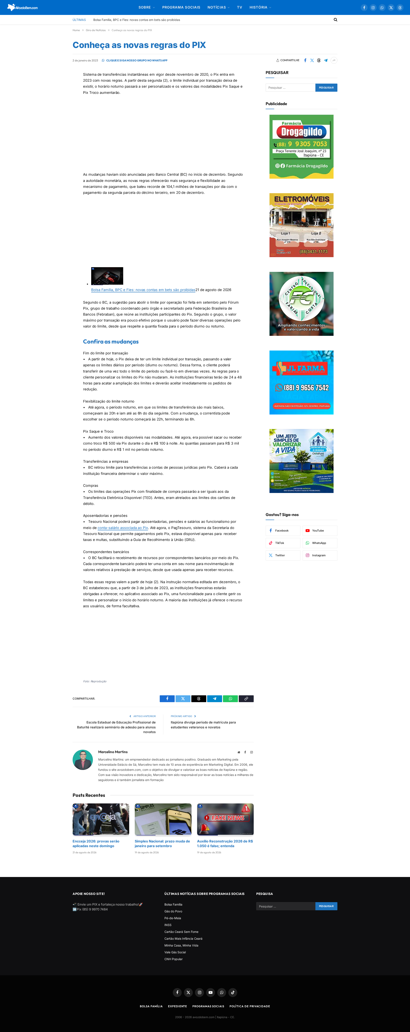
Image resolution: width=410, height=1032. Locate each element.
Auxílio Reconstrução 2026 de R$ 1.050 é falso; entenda (225, 843)
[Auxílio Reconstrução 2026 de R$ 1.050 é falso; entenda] (225, 819)
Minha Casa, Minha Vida (181, 945)
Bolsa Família (173, 904)
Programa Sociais (181, 7)
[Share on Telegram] (325, 60)
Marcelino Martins (113, 751)
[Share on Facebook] (305, 60)
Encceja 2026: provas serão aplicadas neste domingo (96, 843)
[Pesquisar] (335, 19)
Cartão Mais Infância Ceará (183, 938)
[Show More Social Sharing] (334, 60)
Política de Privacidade (250, 1006)
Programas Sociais (208, 1006)
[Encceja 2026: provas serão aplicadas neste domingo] (101, 819)
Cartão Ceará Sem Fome (181, 931)
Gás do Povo (173, 911)
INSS (167, 925)
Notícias (217, 7)
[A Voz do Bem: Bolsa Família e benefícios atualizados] (22, 7)
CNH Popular (173, 959)
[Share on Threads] (319, 60)
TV (239, 7)
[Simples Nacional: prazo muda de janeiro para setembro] (163, 819)
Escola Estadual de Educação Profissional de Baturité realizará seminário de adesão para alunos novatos (116, 727)
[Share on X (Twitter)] (312, 60)
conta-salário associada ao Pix (123, 527)
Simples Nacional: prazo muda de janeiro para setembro (162, 843)
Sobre (145, 7)
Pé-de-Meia (172, 918)
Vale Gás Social (175, 952)
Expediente (177, 1006)
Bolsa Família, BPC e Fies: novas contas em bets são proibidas (136, 20)
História (259, 7)
